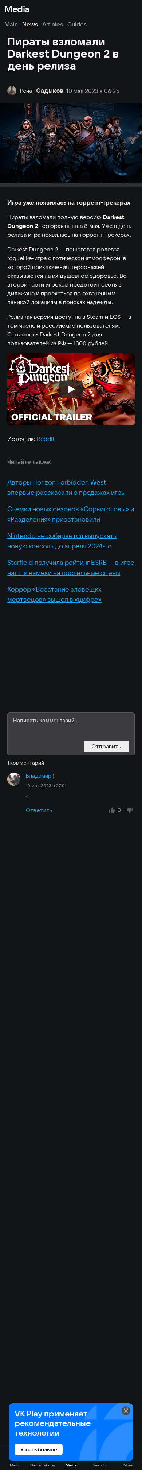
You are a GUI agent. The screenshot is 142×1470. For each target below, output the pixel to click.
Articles (52, 24)
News (30, 24)
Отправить (106, 746)
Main (11, 24)
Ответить (39, 810)
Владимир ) (40, 776)
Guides (77, 24)
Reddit (46, 438)
